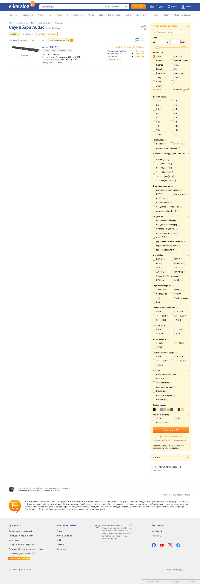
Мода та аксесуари (182, 15)
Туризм (154, 15)
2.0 (157, 101)
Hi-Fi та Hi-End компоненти (41, 23)
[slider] (157, 47)
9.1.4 (176, 130)
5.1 (175, 118)
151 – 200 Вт (180, 361)
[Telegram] (178, 545)
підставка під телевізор (166, 148)
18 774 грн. (139, 51)
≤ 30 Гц (159, 329)
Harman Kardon (181, 61)
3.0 (175, 105)
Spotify (177, 294)
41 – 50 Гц (160, 334)
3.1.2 (176, 109)
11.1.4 (158, 134)
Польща (60, 545)
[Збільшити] (25, 49)
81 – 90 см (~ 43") (164, 168)
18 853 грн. (139, 54)
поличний (160, 144)
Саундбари (59, 23)
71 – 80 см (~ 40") (164, 164)
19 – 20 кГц (179, 343)
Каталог (12, 23)
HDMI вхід (160, 391)
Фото (40, 15)
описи (27, 507)
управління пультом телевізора (170, 241)
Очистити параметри (172, 436)
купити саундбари (170, 448)
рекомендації (152, 507)
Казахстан (61, 549)
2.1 (175, 101)
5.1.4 (176, 122)
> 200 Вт (160, 365)
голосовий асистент (165, 250)
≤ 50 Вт (159, 312)
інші (158, 302)
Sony (158, 82)
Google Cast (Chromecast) (167, 276)
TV (50, 15)
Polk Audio (160, 73)
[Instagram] (170, 545)
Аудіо (59, 15)
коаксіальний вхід (164, 387)
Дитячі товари (114, 15)
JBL (176, 65)
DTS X (159, 194)
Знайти (138, 7)
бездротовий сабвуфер (166, 224)
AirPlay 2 (160, 272)
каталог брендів (176, 507)
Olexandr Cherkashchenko (26, 490)
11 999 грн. (139, 56)
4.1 (175, 113)
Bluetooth (178, 263)
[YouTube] (162, 545)
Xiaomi (159, 86)
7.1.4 (158, 130)
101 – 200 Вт (161, 316)
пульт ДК (160, 237)
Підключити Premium (19, 559)
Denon (159, 61)
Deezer (177, 290)
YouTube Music (181, 298)
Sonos (177, 77)
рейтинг (134, 507)
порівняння (132, 504)
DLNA (176, 280)
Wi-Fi (158, 268)
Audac (13, 34)
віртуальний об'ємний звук (168, 190)
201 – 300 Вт (180, 316)
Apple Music (161, 290)
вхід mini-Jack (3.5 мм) (166, 374)
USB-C (177, 259)
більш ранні (161, 422)
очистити (27, 34)
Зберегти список (48, 34)
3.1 (157, 109)
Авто (128, 15)
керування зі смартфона (167, 246)
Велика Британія (64, 536)
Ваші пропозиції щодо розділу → (56, 488)
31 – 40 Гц (178, 329)
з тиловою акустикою (166, 229)
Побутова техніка (75, 15)
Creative (178, 56)
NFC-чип (160, 280)
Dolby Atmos (179, 194)
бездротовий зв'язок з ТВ (167, 207)
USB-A (159, 259)
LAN (158, 263)
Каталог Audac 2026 (162, 446)
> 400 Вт (178, 320)
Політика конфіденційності (21, 545)
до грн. (131, 47)
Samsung (178, 73)
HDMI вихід (161, 400)
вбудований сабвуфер (166, 220)
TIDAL (158, 298)
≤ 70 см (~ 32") (162, 159)
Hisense (159, 65)
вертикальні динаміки (166, 233)
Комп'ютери (27, 15)
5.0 (157, 118)
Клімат (91, 15)
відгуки (59, 507)
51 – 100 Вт (179, 312)
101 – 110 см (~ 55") (165, 176)
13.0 (176, 134)
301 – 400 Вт (161, 320)
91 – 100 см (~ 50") (164, 172)
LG (175, 69)
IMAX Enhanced (163, 203)
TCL (176, 82)
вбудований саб (65, 50)
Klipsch (159, 69)
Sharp (158, 77)
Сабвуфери (157, 470)
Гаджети (13, 15)
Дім (101, 15)
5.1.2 (158, 122)
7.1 (157, 126)
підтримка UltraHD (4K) (166, 211)
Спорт (166, 15)
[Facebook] (154, 545)
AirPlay (177, 268)
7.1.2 (176, 126)
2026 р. (159, 418)
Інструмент (141, 15)
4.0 (157, 113)
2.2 (157, 105)
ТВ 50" (54, 50)
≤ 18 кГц (159, 343)
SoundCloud (161, 294)
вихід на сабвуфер (164, 395)
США (58, 540)
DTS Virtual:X (162, 198)
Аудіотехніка (23, 23)
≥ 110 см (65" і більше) (166, 181)
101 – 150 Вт (161, 361)
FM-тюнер (178, 272)
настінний (178, 144)
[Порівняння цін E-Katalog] (22, 7)
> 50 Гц (177, 334)
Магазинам (14, 540)
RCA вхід (160, 378)
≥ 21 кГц (159, 347)
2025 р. (177, 418)
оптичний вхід (162, 383)
